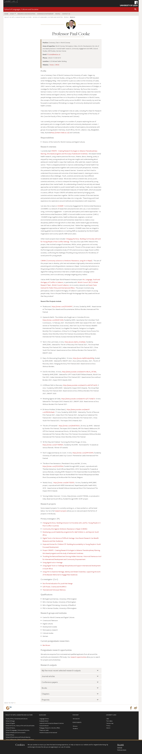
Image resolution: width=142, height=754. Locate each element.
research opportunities (78, 657)
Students (75, 728)
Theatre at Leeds (43, 730)
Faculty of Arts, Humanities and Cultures (17, 17)
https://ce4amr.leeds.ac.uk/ (60, 132)
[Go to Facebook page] (130, 708)
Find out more (121, 750)
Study (12, 14)
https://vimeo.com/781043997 (62, 306)
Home (6, 14)
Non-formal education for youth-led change (57, 583)
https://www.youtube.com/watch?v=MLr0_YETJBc (79, 371)
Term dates (109, 721)
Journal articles (48, 676)
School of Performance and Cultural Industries (18, 737)
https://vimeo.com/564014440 (53, 320)
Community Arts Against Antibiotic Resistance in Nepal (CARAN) (65, 529)
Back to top (9, 703)
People (57, 14)
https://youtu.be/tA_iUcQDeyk (75, 342)
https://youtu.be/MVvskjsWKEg (83, 358)
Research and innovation (26, 14)
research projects (61, 511)
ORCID (57, 65)
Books (44, 688)
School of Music (10, 735)
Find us (108, 726)
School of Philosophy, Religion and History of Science (20, 739)
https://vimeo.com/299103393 (83, 452)
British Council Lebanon (60, 285)
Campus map (109, 723)
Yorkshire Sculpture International (48, 732)
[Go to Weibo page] (135, 708)
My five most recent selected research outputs (61, 670)
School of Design (10, 721)
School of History (10, 728)
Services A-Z (76, 719)
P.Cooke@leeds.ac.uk (53, 54)
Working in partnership (45, 14)
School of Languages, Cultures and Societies (21, 9)
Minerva (75, 726)
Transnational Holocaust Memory (54, 590)
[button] (135, 9)
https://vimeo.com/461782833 (63, 482)
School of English (10, 723)
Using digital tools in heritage (52, 562)
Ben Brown (46, 645)
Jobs (107, 719)
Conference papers (50, 682)
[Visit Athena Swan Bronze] (9, 708)
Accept (120, 744)
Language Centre (44, 719)
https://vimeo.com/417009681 (53, 444)
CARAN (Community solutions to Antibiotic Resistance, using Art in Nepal (66, 260)
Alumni (108, 728)
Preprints (45, 699)
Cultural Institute (43, 726)
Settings (119, 747)
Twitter (52, 65)
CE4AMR (60, 206)
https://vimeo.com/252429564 (53, 466)
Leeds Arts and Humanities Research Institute (51, 723)
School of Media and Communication (15, 732)
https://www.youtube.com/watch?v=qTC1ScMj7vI (78, 398)
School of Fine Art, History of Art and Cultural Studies (20, 726)
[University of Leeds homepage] (129, 3)
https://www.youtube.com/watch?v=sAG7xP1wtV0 (80, 385)
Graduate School (43, 721)
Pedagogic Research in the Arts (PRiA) (49, 728)
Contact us (66, 14)
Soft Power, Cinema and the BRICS (54, 586)
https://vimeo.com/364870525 (69, 425)
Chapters (45, 693)
